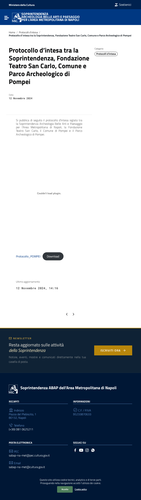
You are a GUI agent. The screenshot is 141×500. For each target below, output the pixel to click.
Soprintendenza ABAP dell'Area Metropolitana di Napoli (68, 388)
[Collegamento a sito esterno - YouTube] (81, 450)
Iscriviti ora (110, 350)
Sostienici (125, 4)
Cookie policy (81, 489)
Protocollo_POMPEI (28, 256)
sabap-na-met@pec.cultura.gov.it (29, 455)
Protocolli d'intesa (28, 32)
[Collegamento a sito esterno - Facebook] (75, 450)
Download (53, 256)
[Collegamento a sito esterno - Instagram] (87, 450)
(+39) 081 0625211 (21, 429)
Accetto (65, 489)
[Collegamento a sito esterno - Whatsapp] (93, 450)
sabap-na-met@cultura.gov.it (27, 467)
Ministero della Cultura (22, 5)
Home (12, 32)
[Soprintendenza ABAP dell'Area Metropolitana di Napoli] (16, 17)
